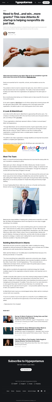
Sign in (39, 2)
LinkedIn (38, 391)
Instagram (44, 391)
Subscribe (46, 2)
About (8, 391)
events (4, 10)
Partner (12, 391)
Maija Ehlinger (11, 32)
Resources (18, 391)
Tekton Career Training (23, 187)
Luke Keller (19, 117)
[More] (8, 2)
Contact (24, 391)
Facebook (41, 391)
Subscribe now (27, 369)
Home (3, 2)
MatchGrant (19, 102)
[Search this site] (35, 2)
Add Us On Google (32, 391)
